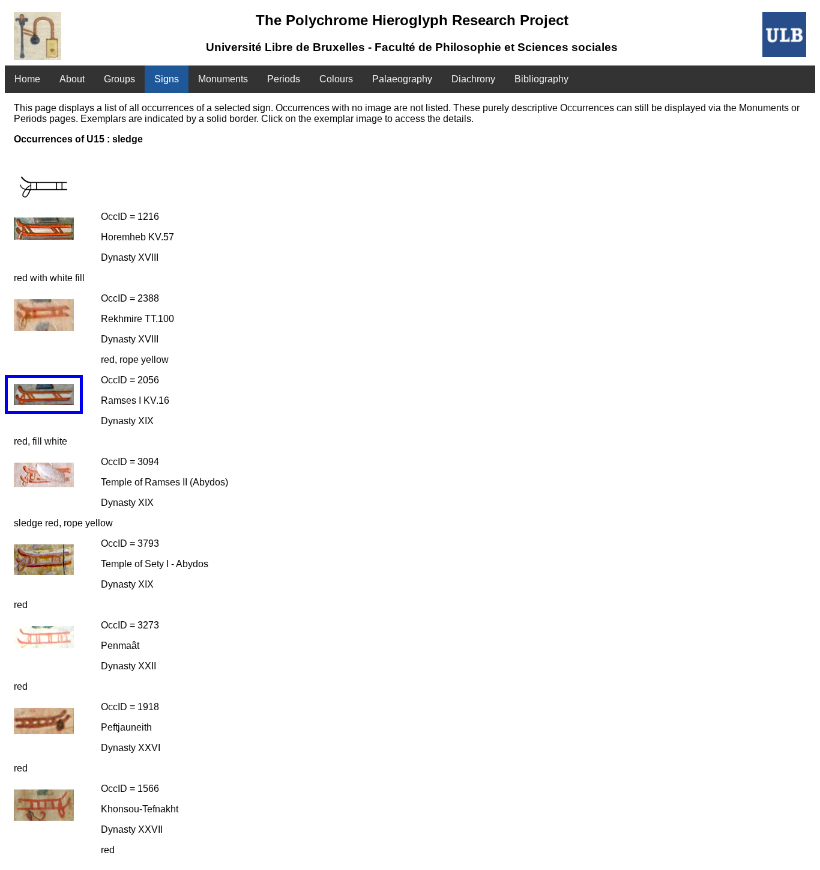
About (72, 79)
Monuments (223, 79)
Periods (283, 79)
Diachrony (473, 79)
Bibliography (541, 79)
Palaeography (402, 79)
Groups (119, 79)
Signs (166, 79)
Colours (336, 79)
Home (27, 79)
